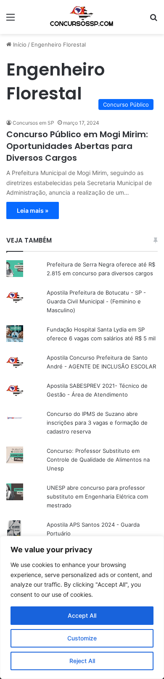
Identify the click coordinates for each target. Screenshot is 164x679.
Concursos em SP (33, 123)
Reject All (82, 660)
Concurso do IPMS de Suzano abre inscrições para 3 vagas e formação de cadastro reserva (97, 422)
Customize (82, 638)
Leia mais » (32, 210)
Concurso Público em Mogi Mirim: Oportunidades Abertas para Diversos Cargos (77, 146)
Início (18, 44)
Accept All (82, 615)
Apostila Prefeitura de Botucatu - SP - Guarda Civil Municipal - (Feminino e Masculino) (96, 301)
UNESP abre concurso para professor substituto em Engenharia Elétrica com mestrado (97, 496)
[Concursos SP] (82, 17)
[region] (82, 607)
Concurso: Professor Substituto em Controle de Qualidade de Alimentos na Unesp (98, 459)
